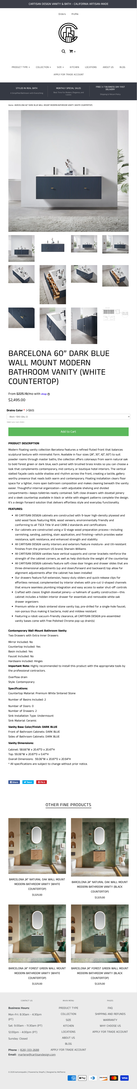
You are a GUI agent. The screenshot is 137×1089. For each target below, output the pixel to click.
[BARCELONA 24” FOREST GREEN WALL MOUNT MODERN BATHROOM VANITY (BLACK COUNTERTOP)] (100, 934)
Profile (75, 14)
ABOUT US (108, 67)
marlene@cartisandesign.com (37, 1055)
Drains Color (15, 410)
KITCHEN (74, 67)
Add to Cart (68, 431)
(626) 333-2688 (29, 1050)
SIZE (68, 1020)
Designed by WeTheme (56, 1072)
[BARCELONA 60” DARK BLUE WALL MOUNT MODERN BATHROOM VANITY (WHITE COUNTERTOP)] (21, 248)
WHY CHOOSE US (110, 1026)
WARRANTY (110, 1020)
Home (10, 105)
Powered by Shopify (36, 1072)
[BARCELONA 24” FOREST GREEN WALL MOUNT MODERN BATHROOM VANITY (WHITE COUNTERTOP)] (37, 934)
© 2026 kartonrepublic (17, 1072)
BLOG (122, 67)
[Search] (63, 51)
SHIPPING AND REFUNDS (110, 1014)
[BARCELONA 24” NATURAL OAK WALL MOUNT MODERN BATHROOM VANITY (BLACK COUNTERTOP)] (100, 847)
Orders (62, 14)
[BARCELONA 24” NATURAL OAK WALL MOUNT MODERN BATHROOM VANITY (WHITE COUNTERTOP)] (37, 846)
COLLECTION (68, 1014)
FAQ (110, 1008)
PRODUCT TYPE (68, 1008)
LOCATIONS (91, 67)
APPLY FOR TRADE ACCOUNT (69, 74)
